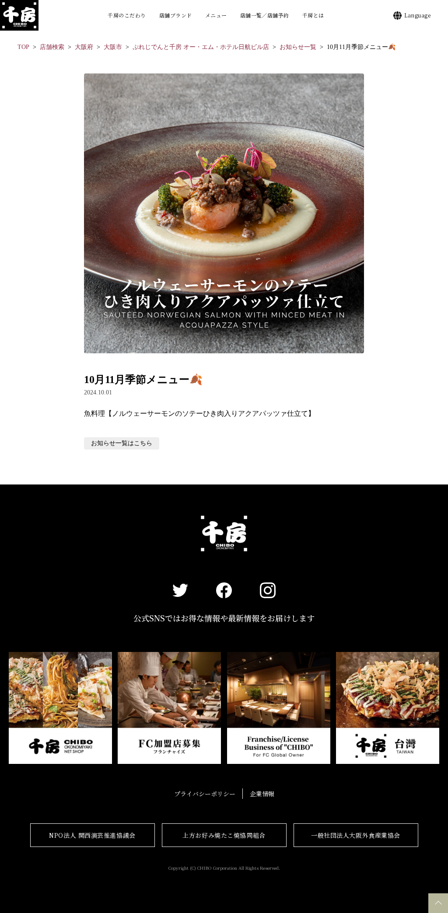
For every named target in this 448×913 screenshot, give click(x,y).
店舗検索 (52, 47)
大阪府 (84, 47)
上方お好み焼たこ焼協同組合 (223, 835)
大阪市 (113, 47)
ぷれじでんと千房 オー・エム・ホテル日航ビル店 (201, 47)
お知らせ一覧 (298, 47)
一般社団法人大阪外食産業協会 (355, 835)
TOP (23, 47)
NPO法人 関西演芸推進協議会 (92, 835)
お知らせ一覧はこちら (121, 443)
